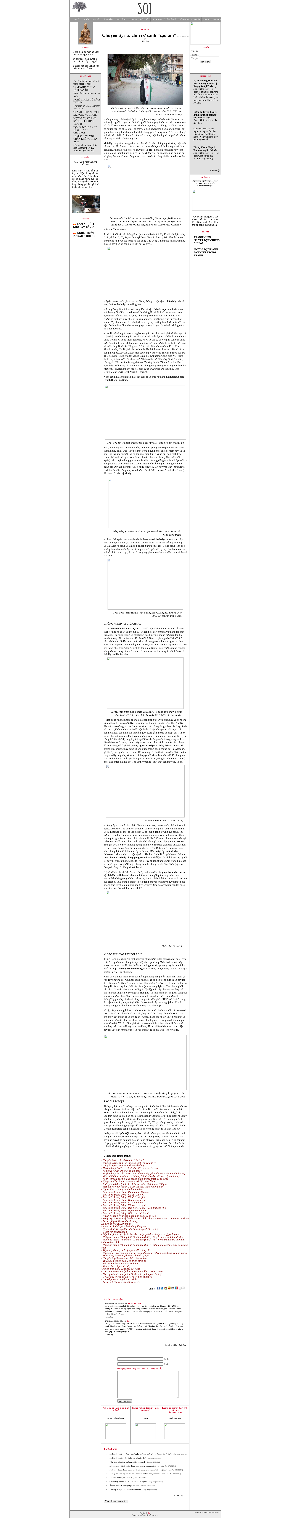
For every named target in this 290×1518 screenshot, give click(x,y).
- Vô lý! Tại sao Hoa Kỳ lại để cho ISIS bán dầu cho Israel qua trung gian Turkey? (145, 1218)
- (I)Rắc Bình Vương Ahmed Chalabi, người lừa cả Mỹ (129, 1229)
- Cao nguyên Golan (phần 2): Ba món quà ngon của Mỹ (131, 1274)
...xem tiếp (109, 1317)
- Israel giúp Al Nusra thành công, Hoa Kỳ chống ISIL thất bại (119, 1222)
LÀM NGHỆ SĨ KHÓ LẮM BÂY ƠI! (84, 88)
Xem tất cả (175, 1345)
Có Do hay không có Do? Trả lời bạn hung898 (128, 1481)
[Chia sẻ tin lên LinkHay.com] (172, 1289)
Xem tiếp (205, 232)
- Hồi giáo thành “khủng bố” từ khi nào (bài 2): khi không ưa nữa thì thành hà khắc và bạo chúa (143, 1241)
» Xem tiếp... (179, 1495)
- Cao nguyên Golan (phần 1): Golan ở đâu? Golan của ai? (133, 1271)
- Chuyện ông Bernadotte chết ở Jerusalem (124, 1258)
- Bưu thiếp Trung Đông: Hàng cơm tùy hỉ (123, 1200)
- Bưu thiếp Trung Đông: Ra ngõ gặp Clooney (125, 1192)
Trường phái (183, 19)
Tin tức (86, 19)
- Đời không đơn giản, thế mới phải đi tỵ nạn (125, 1255)
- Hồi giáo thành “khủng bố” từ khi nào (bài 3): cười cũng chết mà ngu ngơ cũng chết (144, 1246)
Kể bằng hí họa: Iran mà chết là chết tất (125, 1489)
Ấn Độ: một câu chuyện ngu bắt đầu (124, 1485)
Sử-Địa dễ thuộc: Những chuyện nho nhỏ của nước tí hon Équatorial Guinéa (141, 1454)
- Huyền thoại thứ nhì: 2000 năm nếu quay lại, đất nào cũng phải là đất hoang (143, 1173)
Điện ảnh (133, 19)
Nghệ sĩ (95, 19)
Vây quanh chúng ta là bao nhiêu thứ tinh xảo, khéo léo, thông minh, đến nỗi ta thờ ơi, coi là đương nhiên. (205, 220)
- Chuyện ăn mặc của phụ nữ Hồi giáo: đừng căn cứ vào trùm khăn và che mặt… (144, 1253)
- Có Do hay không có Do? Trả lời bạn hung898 (126, 1276)
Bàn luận (195, 19)
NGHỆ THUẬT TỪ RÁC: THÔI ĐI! (84, 234)
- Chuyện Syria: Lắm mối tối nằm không (122, 1165)
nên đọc (85, 219)
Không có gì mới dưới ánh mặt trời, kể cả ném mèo (174, 1410)
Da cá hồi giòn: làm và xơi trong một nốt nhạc (86, 82)
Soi (149, 1513)
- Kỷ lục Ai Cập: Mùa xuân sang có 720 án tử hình (128, 1181)
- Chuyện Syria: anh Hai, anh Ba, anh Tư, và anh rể (128, 1162)
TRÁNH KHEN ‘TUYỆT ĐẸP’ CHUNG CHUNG (86, 113)
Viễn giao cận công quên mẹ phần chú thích (127, 1462)
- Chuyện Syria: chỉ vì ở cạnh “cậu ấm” (122, 1160)
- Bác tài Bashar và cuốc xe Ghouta (120, 1263)
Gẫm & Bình (108, 19)
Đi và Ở (76, 19)
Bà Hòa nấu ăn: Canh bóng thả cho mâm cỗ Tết (86, 67)
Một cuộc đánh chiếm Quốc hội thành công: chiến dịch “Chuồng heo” (138, 1470)
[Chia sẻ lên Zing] (176, 1289)
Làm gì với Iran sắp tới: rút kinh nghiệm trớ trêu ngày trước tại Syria (137, 1474)
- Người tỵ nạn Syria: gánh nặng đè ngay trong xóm (128, 1215)
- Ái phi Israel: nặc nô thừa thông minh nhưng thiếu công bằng (134, 1178)
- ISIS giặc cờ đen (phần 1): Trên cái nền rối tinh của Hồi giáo (134, 1184)
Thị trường (156, 19)
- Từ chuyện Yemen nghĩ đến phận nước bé (123, 1260)
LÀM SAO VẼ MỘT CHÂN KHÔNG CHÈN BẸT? (85, 139)
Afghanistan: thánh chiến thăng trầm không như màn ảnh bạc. (135, 1466)
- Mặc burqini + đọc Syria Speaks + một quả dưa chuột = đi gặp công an (140, 1234)
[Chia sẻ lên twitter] (161, 1289)
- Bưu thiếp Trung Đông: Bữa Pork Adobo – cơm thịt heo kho (133, 1207)
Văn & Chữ (216, 19)
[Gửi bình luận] (180, 1289)
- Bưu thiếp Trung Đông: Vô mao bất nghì (123, 1205)
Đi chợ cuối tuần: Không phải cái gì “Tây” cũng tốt (85, 60)
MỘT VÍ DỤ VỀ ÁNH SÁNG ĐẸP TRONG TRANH (84, 121)
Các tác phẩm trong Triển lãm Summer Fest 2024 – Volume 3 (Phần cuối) (85, 148)
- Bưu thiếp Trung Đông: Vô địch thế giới (123, 1197)
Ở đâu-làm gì (170, 19)
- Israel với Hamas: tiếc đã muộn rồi (120, 1282)
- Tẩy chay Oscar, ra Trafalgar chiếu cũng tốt (125, 1250)
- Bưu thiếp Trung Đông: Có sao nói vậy (122, 1202)
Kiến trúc (144, 19)
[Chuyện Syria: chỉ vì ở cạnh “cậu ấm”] (85, 215)
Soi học (206, 19)
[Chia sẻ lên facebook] (158, 1289)
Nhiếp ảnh (121, 19)
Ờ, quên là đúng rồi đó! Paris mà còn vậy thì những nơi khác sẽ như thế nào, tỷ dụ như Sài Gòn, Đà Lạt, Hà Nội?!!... (206, 91)
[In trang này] (184, 1289)
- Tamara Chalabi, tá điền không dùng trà (123, 1226)
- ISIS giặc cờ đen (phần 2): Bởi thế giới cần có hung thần (132, 1186)
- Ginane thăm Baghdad (114, 1231)
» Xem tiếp (215, 170)
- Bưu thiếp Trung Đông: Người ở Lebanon (124, 1210)
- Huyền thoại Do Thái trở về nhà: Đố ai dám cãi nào (129, 1168)
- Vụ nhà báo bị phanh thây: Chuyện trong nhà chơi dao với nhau (120, 1267)
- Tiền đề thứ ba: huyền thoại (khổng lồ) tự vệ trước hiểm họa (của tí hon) (140, 1176)
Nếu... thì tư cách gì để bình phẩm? (116, 1409)
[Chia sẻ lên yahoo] (169, 1289)
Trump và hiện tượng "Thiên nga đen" (145, 1409)
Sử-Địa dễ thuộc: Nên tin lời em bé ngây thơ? (128, 1458)
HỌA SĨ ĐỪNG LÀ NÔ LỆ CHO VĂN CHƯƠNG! (85, 130)
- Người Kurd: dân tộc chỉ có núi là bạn (122, 1189)
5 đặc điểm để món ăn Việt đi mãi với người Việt (85, 53)
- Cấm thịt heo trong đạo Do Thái (119, 1279)
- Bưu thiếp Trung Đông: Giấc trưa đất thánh (125, 1213)
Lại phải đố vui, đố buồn (120, 1478)
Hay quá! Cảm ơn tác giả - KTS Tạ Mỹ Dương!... (206, 153)
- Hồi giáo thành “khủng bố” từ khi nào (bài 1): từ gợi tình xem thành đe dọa (142, 1237)
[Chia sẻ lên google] (165, 1289)
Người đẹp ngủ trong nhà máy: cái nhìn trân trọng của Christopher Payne (205, 183)
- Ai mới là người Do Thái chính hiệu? (121, 1170)
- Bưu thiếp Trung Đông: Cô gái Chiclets (123, 1194)
